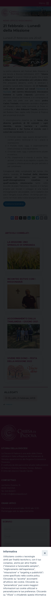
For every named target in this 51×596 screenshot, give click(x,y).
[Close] (45, 553)
